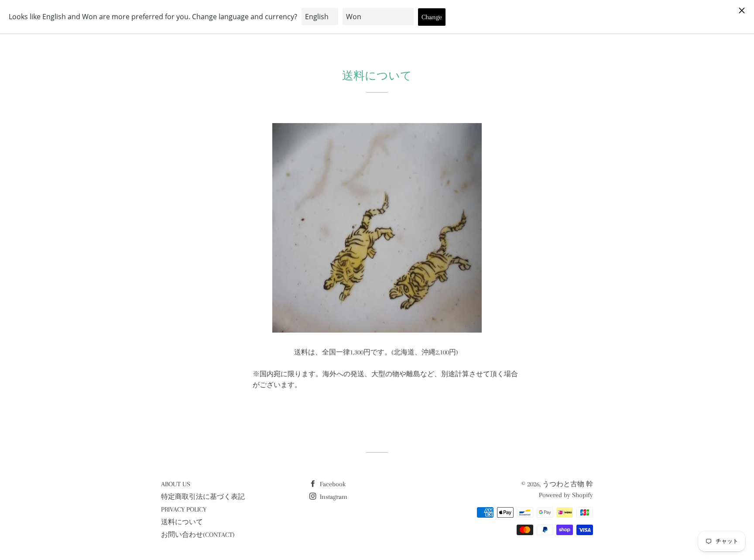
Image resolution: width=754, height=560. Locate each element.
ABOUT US (175, 484)
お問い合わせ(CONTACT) (198, 535)
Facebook (332, 484)
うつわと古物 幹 (567, 484)
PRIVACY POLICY (183, 509)
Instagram (332, 497)
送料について (182, 522)
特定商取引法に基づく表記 (203, 497)
